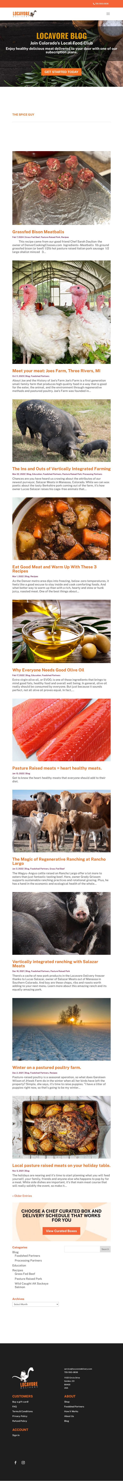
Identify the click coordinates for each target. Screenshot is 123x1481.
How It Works (71, 1411)
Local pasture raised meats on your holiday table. (61, 1165)
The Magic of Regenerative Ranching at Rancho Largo (59, 861)
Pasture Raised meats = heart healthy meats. (57, 768)
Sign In (16, 1435)
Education (37, 474)
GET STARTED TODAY (61, 72)
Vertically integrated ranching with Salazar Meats (55, 963)
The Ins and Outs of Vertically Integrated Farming (61, 468)
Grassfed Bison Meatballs (38, 231)
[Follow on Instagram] (23, 1462)
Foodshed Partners (40, 376)
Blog (27, 376)
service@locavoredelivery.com (78, 1369)
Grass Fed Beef (32, 237)
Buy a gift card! (20, 1402)
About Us (69, 1416)
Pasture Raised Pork (50, 237)
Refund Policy (19, 1421)
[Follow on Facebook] (15, 1462)
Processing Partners (92, 474)
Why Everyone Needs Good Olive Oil (48, 669)
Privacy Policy (19, 1416)
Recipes (65, 237)
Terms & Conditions (22, 1411)
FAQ (14, 1406)
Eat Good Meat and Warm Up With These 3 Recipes (54, 568)
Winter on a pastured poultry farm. (46, 1067)
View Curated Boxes (61, 1231)
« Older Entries (22, 1195)
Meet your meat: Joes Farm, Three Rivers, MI (56, 370)
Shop (67, 1402)
